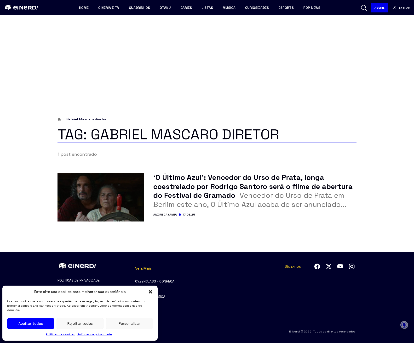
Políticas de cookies (60, 334)
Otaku (165, 8)
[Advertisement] (207, 56)
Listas (207, 8)
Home (84, 8)
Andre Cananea (165, 214)
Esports (286, 8)
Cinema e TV (108, 8)
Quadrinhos (139, 8)
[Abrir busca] (364, 8)
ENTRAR (404, 8)
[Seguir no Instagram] (351, 266)
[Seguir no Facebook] (317, 266)
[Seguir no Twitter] (329, 266)
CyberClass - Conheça (154, 281)
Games (186, 8)
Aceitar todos (30, 323)
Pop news (311, 8)
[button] (150, 291)
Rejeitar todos (80, 323)
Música (229, 8)
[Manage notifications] (404, 325)
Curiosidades (257, 8)
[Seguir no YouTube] (340, 266)
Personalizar (129, 323)
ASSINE (379, 8)
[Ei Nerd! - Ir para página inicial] (21, 7)
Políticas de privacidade (94, 334)
